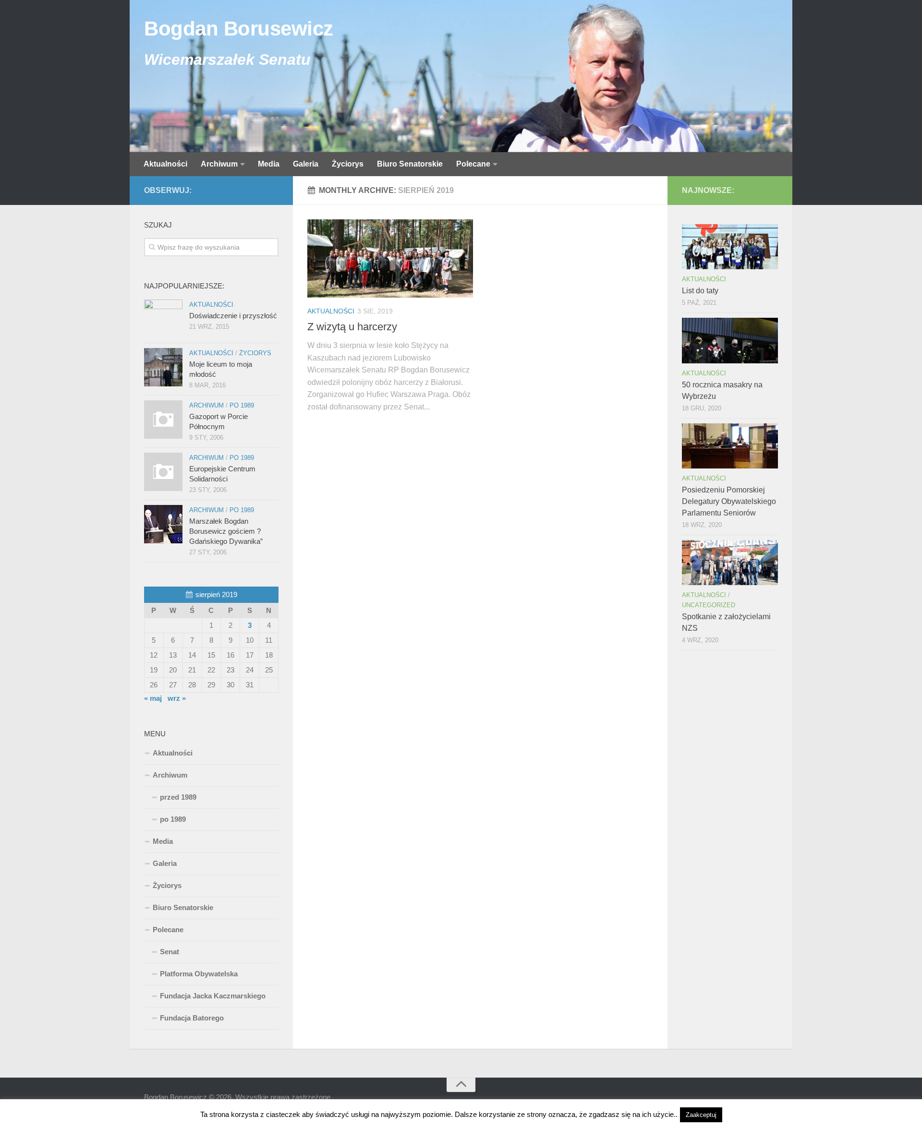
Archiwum (219, 164)
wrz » (177, 698)
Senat (169, 952)
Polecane (473, 164)
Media (268, 164)
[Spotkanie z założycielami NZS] (730, 562)
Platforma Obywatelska (199, 974)
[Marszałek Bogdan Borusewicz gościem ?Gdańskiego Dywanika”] (163, 524)
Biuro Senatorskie (410, 164)
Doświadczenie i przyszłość (233, 316)
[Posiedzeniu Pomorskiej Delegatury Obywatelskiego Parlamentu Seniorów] (730, 445)
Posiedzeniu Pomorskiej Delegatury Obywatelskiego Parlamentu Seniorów (729, 501)
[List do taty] (730, 246)
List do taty (700, 291)
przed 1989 (178, 797)
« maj (153, 698)
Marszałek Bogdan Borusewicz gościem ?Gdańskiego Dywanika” (226, 531)
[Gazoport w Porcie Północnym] (163, 419)
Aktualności (165, 164)
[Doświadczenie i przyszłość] (163, 319)
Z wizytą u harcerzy (352, 327)
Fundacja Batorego (192, 1018)
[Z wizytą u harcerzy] (390, 258)
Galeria (305, 164)
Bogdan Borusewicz (238, 28)
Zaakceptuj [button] (701, 1114)
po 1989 (242, 405)
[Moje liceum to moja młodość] (163, 367)
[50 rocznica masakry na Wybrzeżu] (730, 340)
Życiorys (348, 164)
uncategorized (708, 605)
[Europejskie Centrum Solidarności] (163, 472)
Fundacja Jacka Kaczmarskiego (213, 996)
